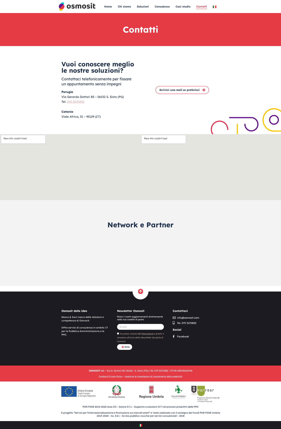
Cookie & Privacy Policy (110, 376)
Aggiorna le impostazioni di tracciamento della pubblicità (153, 376)
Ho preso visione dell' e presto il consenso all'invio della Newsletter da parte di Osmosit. (140, 337)
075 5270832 (75, 101)
